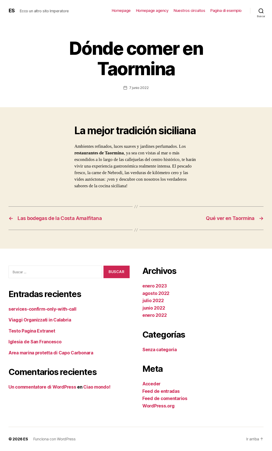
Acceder (151, 383)
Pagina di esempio (226, 10)
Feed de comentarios (164, 398)
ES (11, 10)
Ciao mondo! (96, 387)
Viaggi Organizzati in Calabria (39, 320)
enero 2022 (154, 315)
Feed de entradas (161, 391)
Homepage (121, 10)
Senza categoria (159, 349)
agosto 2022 (155, 293)
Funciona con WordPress (54, 439)
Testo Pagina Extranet (31, 331)
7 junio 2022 (139, 88)
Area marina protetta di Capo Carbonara (50, 352)
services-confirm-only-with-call (42, 309)
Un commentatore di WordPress (42, 387)
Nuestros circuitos (189, 10)
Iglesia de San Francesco (35, 341)
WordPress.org (158, 406)
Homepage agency (152, 10)
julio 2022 (153, 300)
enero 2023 (154, 286)
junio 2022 (153, 308)
